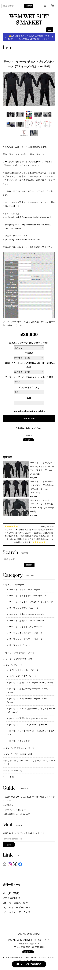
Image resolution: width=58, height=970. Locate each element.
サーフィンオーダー (14, 584)
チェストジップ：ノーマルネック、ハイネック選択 (29, 377)
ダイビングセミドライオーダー (23, 676)
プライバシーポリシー (15, 810)
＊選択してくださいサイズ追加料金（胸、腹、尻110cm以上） (29, 365)
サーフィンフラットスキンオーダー (25, 627)
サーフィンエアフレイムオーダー (24, 608)
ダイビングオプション (19, 741)
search (29, 6)
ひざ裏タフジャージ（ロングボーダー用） (29, 343)
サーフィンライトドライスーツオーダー (28, 595)
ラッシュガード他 (13, 770)
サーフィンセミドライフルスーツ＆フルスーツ (31, 602)
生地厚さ (29, 353)
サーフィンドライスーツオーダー (24, 589)
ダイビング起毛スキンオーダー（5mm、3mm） (31, 682)
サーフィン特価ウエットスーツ (20, 653)
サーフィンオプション (19, 645)
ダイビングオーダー (14, 665)
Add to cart (29, 418)
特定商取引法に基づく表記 (17, 814)
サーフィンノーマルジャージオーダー (26, 639)
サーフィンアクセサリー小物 (18, 659)
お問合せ (9, 805)
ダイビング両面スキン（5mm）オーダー (28, 718)
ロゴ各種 (9, 776)
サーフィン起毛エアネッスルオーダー (26, 620)
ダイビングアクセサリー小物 (18, 754)
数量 (29, 398)
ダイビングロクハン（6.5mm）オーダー (28, 724)
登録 (9, 844)
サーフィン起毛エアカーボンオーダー (26, 614)
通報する (29, 435)
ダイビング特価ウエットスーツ (20, 748)
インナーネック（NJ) (29, 387)
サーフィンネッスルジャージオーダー (26, 633)
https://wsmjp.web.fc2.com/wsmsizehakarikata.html (27, 217)
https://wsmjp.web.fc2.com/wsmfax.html (21, 239)
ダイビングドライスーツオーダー (24, 670)
